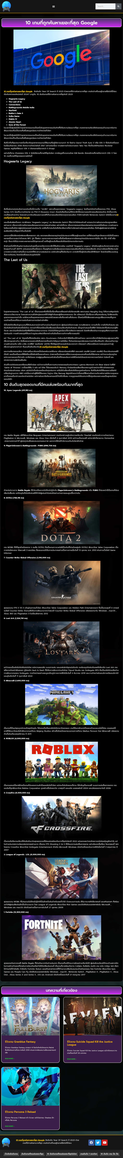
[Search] (118, 6)
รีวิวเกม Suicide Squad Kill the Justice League (90, 1043)
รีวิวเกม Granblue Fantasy (20, 1042)
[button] (54, 6)
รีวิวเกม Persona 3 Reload (20, 1112)
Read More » (9, 1058)
